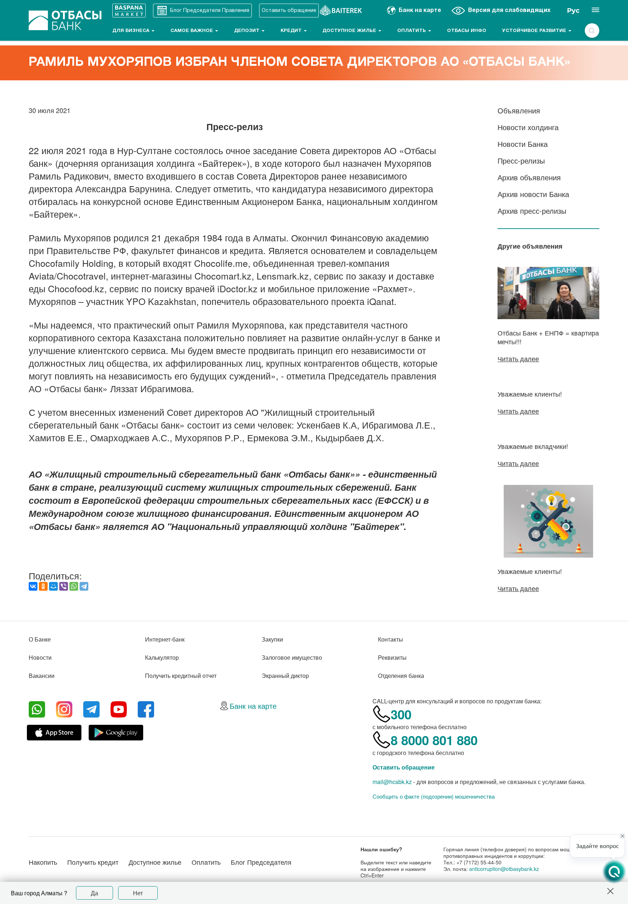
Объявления (519, 110)
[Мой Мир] (53, 586)
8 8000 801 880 (434, 740)
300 (401, 714)
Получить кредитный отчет (181, 675)
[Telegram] (84, 586)
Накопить (43, 862)
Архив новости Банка (533, 194)
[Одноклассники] (43, 586)
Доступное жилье (350, 31)
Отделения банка (401, 675)
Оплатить (412, 31)
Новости (40, 657)
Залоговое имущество (292, 657)
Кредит (292, 31)
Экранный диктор (285, 675)
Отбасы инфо (466, 31)
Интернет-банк (165, 639)
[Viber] (63, 586)
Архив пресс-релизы (532, 210)
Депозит (247, 31)
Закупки (272, 639)
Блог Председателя (261, 862)
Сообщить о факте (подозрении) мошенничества (434, 796)
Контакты (390, 639)
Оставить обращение (404, 767)
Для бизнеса (131, 31)
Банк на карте (253, 705)
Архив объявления (529, 177)
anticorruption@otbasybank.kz (504, 868)
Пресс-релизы (521, 160)
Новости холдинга (528, 127)
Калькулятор (162, 657)
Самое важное (192, 31)
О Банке (40, 639)
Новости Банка (523, 143)
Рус (573, 11)
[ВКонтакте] (33, 586)
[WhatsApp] (73, 586)
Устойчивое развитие (535, 31)
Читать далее (518, 358)
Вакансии (42, 675)
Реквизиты (392, 657)
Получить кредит (92, 862)
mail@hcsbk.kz (392, 782)
